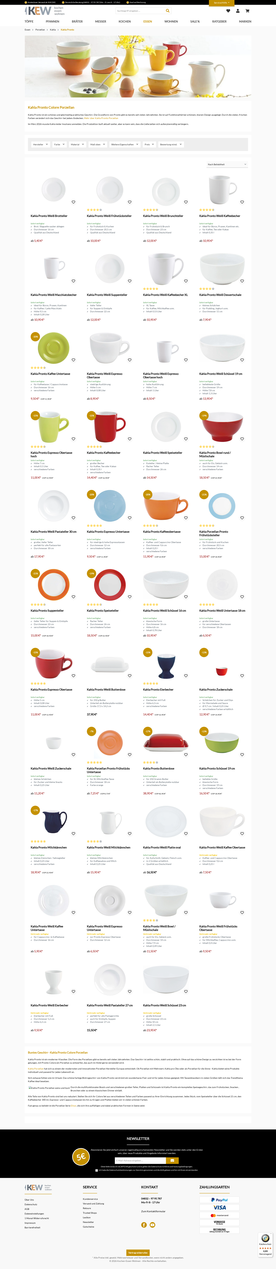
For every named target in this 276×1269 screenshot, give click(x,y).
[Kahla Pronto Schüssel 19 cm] (222, 743)
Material (75, 144)
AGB (162, 1170)
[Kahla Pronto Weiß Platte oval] (166, 822)
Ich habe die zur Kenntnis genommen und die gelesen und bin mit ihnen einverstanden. (148, 1170)
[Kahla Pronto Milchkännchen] (54, 822)
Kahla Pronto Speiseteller (103, 610)
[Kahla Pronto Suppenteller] (54, 585)
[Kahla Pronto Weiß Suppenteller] (110, 269)
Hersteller (38, 144)
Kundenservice (90, 1199)
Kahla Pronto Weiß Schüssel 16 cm (164, 610)
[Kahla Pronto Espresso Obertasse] (54, 664)
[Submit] (172, 1160)
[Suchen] (168, 10)
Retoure (87, 1208)
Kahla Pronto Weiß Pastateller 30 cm (54, 531)
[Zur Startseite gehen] (45, 11)
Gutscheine (88, 1226)
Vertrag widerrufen (138, 1252)
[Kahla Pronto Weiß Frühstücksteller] (110, 190)
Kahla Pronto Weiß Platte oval (162, 847)
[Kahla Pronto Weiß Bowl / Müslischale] (166, 901)
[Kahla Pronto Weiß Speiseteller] (166, 427)
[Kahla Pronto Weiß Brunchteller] (166, 190)
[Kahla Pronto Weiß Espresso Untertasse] (110, 901)
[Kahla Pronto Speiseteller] (110, 585)
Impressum (30, 1222)
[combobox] (140, 10)
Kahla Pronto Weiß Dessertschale (220, 294)
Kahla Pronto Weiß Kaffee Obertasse (222, 847)
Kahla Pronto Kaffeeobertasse (161, 531)
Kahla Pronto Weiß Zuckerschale (51, 768)
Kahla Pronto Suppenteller (47, 610)
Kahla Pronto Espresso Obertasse (51, 689)
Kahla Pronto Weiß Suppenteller (107, 294)
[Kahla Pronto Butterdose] (166, 743)
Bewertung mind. (169, 144)
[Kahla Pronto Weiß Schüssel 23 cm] (166, 979)
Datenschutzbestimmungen (120, 1170)
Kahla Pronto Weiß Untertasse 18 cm (222, 610)
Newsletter (88, 1222)
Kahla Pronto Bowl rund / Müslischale (215, 454)
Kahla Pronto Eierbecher (158, 689)
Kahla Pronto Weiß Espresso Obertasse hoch (161, 375)
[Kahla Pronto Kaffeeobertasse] (166, 506)
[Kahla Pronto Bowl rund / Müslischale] (222, 427)
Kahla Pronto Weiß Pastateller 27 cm (110, 1005)
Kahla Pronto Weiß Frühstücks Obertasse (218, 928)
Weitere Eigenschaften (122, 144)
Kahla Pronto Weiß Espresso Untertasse (104, 928)
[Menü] (271, 1234)
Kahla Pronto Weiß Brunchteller (163, 216)
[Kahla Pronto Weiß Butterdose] (110, 664)
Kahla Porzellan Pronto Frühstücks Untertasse (108, 770)
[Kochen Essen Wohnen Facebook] (144, 1224)
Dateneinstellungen (34, 1213)
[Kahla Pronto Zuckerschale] (222, 664)
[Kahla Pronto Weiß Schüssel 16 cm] (166, 585)
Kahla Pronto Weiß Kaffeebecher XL (165, 294)
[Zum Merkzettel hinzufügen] (73, 202)
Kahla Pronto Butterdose (158, 768)
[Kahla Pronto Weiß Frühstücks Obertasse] (222, 901)
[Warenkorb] (247, 10)
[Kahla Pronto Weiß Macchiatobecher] (54, 269)
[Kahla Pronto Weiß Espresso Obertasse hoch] (166, 348)
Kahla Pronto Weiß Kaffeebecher (219, 216)
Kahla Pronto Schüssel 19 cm (217, 768)
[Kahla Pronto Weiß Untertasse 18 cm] (222, 585)
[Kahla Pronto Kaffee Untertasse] (54, 348)
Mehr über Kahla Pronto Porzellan (101, 118)
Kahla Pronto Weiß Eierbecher (49, 1005)
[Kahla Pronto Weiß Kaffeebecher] (222, 190)
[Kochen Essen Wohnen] (38, 1187)
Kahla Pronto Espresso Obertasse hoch (51, 454)
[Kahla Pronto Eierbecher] (166, 664)
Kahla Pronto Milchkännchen (49, 847)
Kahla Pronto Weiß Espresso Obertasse (104, 375)
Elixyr (73, 1105)
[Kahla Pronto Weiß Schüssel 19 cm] (222, 348)
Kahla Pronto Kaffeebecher (103, 452)
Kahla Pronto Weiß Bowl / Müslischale (159, 928)
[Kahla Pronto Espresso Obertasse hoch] (54, 427)
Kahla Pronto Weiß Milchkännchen (108, 847)
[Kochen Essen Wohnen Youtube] (152, 1224)
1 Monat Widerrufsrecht (37, 1218)
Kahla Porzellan (36, 1068)
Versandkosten (145, 1257)
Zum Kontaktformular (153, 1211)
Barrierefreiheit (32, 1227)
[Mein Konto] (238, 10)
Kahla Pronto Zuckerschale (216, 689)
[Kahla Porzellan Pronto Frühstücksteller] (222, 506)
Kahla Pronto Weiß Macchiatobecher (54, 294)
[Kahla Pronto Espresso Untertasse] (110, 506)
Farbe (57, 144)
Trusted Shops (90, 1212)
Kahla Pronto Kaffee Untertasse (50, 373)
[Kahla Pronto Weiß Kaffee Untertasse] (54, 901)
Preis (147, 144)
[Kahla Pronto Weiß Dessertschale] (222, 269)
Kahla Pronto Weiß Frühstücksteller (109, 216)
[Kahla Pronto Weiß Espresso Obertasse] (110, 348)
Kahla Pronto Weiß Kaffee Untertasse (47, 928)
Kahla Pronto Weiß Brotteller (49, 216)
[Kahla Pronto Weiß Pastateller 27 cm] (110, 979)
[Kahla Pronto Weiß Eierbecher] (54, 979)
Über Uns (29, 1199)
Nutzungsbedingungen (182, 1166)
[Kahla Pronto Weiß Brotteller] (54, 190)
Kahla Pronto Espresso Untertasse (108, 531)
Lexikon (87, 1217)
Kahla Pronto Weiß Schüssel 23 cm (164, 1005)
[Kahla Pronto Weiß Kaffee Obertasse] (222, 822)
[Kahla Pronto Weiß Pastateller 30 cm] (54, 506)
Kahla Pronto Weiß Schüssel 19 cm (220, 373)
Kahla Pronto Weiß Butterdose (106, 689)
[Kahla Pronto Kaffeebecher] (110, 427)
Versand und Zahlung (93, 1203)
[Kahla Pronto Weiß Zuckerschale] (54, 743)
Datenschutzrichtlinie (160, 1166)
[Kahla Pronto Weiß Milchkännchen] (110, 822)
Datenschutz (31, 1204)
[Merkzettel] (228, 10)
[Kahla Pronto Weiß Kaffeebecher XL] (166, 269)
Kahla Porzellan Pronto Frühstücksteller (213, 533)
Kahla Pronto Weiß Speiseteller (162, 452)
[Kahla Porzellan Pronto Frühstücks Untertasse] (110, 743)
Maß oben (95, 144)
